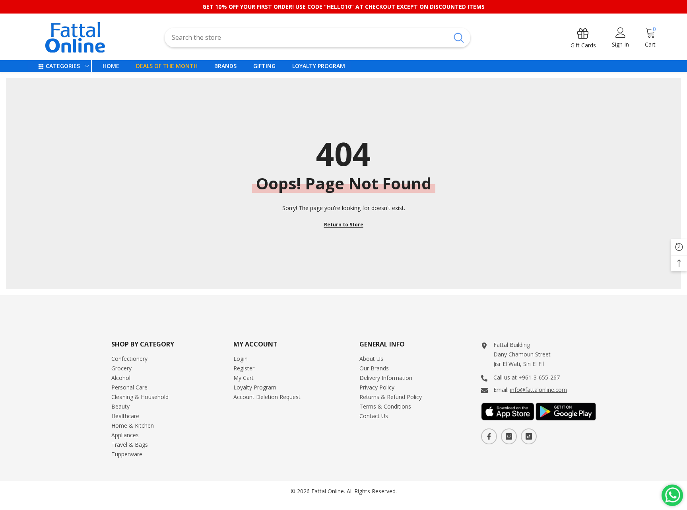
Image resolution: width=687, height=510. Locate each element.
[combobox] (306, 37)
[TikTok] (529, 436)
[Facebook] (489, 436)
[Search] (317, 37)
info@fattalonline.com (538, 389)
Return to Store (343, 224)
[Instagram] (509, 436)
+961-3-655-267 (539, 377)
